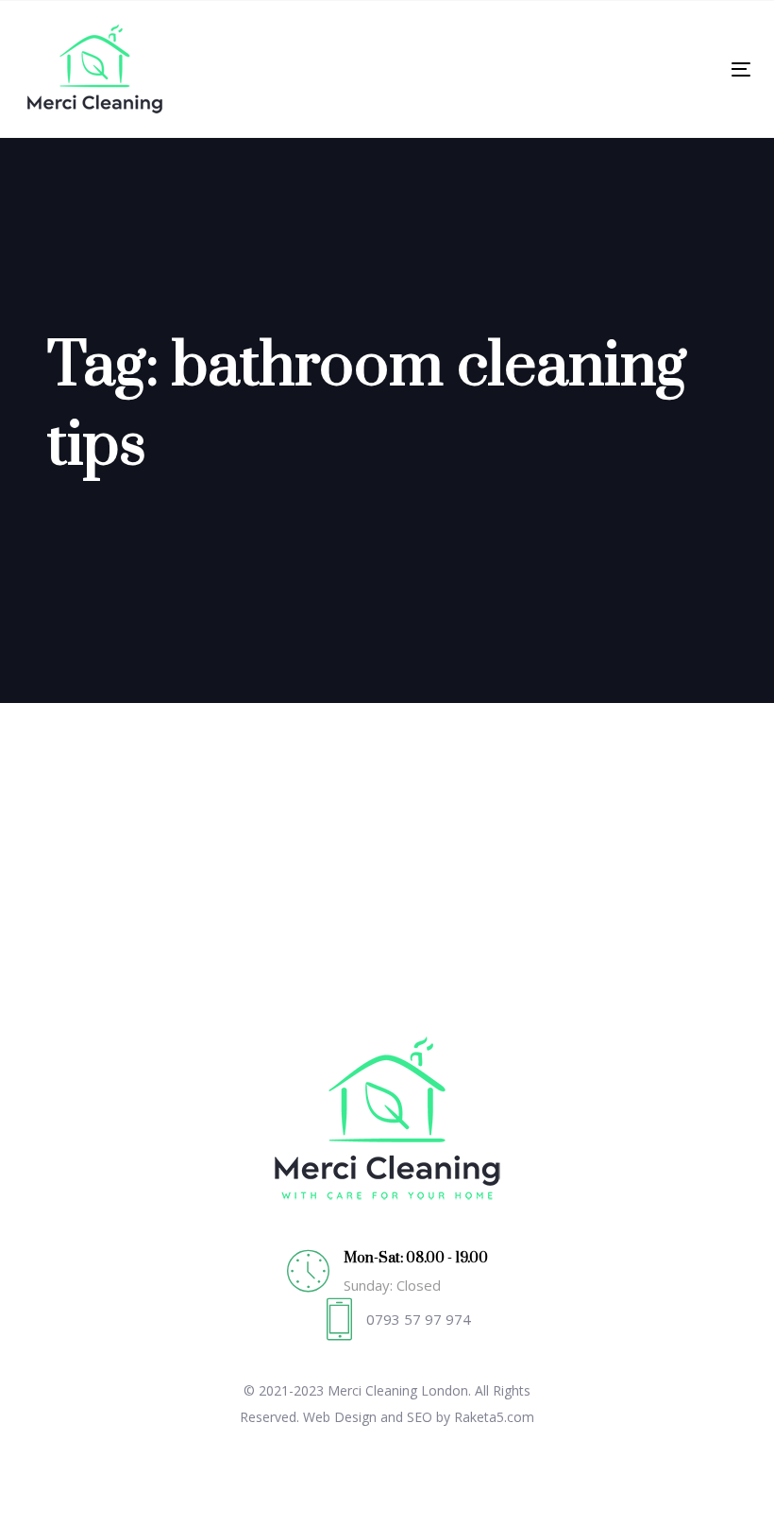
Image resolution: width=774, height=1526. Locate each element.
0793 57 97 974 (418, 1319)
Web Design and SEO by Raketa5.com (418, 1417)
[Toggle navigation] (629, 69)
